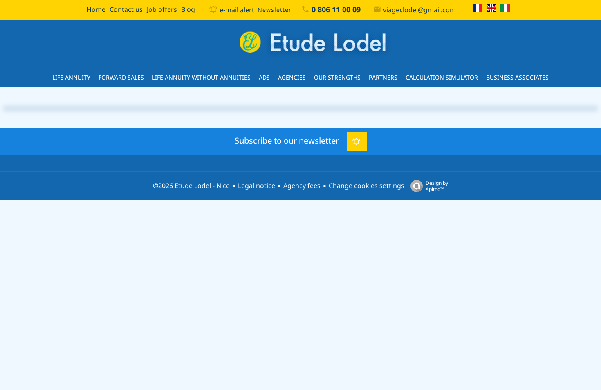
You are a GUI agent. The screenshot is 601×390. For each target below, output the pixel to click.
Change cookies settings (366, 186)
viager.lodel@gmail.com (419, 10)
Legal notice (256, 186)
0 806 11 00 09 (336, 9)
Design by (437, 185)
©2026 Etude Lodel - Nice (191, 186)
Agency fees (302, 186)
